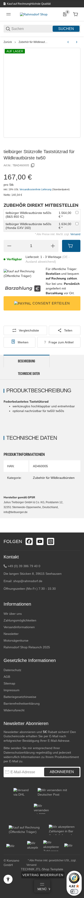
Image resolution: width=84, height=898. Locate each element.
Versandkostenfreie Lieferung (35, 189)
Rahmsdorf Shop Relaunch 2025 (27, 647)
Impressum (11, 690)
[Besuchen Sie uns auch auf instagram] (50, 541)
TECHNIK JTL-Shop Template (42, 869)
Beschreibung (26, 361)
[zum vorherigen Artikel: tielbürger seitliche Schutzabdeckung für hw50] (68, 42)
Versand (75, 234)
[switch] (74, 891)
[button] (76, 530)
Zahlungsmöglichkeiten (20, 620)
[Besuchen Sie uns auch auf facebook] (29, 541)
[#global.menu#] (8, 14)
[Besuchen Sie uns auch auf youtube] (39, 541)
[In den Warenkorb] (71, 246)
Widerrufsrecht (14, 710)
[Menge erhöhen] (52, 246)
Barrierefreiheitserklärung (22, 703)
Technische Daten (29, 374)
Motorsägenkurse (16, 640)
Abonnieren (62, 772)
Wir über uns (13, 613)
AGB (7, 676)
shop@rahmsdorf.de (27, 581)
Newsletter (11, 634)
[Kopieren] (32, 165)
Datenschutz (12, 670)
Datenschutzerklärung (19, 752)
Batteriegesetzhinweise (20, 697)
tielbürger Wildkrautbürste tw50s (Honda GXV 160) (28, 226)
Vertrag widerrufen (42, 875)
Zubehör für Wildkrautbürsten (34, 42)
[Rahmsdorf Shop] (33, 14)
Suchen (66, 29)
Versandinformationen (19, 627)
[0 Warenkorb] (75, 14)
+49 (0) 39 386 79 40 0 (24, 566)
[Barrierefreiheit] (8, 879)
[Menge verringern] (9, 246)
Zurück (8, 42)
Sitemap (9, 683)
